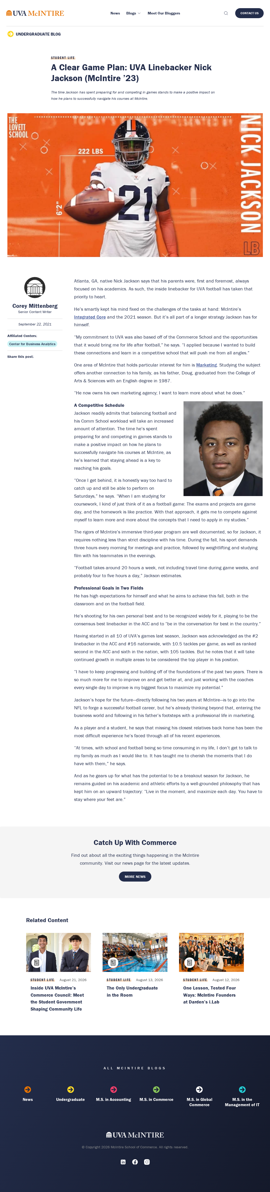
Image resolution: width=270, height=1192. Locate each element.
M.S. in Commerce (156, 1099)
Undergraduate (70, 1099)
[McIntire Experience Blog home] (35, 13)
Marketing (206, 365)
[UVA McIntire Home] (135, 1136)
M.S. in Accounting (113, 1099)
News (28, 1099)
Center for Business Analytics (32, 344)
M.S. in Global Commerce (199, 1102)
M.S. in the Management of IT (242, 1102)
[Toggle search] (226, 13)
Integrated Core (90, 317)
